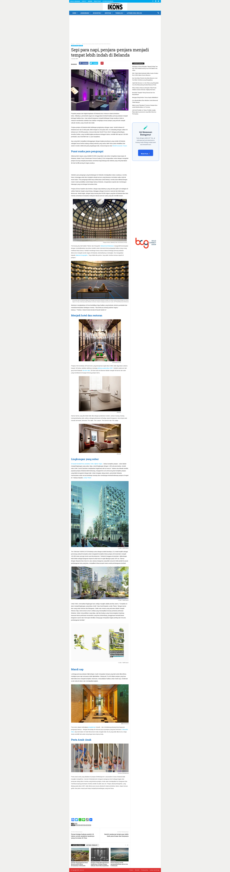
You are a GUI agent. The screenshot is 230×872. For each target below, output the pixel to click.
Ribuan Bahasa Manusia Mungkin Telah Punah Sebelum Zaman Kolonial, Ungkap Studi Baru (144, 88)
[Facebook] (153, 1)
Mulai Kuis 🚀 (145, 154)
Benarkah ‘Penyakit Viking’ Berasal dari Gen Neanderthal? (143, 93)
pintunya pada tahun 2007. (105, 368)
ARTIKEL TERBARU (91, 845)
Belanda (78, 825)
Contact (84, 1)
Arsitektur (74, 45)
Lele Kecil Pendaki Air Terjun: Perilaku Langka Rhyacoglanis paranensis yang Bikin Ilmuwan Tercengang (144, 112)
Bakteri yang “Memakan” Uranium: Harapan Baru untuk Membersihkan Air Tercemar (144, 106)
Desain (80, 45)
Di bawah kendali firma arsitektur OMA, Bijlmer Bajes (86, 463)
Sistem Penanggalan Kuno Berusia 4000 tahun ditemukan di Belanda (79, 864)
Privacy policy (97, 1)
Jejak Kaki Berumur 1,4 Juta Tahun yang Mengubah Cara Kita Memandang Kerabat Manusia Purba (145, 83)
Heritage (108, 13)
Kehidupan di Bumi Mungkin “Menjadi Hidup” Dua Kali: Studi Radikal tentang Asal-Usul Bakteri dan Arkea (145, 68)
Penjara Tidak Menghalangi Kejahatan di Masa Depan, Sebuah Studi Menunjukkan (100, 864)
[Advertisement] (115, 28)
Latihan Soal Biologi (108, 1)
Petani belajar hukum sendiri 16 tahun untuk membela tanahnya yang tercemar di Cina (82, 836)
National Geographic (82, 255)
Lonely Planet (87, 477)
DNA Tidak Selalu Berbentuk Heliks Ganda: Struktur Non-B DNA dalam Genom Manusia (145, 74)
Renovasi (88, 825)
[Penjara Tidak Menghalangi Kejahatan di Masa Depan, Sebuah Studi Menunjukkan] (100, 854)
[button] (158, 13)
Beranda (90, 1)
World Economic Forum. (119, 146)
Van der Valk (86, 370)
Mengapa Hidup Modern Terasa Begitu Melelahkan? (145, 97)
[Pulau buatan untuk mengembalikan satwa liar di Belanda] (120, 854)
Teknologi (119, 13)
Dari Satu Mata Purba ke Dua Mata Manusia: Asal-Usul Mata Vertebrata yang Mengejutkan (145, 79)
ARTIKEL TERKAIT (78, 845)
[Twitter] (158, 1)
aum (76, 823)
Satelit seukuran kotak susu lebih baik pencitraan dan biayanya (116, 835)
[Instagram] (156, 1)
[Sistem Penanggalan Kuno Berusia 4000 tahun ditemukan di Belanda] (80, 854)
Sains (74, 13)
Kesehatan (97, 13)
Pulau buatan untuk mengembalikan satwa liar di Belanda (119, 864)
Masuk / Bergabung (75, 1)
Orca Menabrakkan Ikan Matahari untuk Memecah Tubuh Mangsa (145, 101)
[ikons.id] (115, 7)
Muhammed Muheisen (107, 246)
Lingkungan (84, 13)
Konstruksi (113, 860)
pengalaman (91, 727)
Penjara (83, 825)
